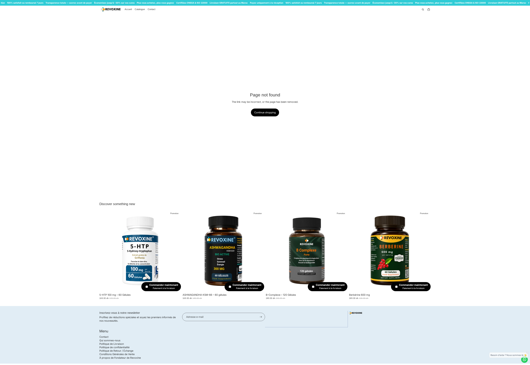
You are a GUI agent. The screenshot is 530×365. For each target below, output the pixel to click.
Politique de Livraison (111, 343)
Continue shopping (265, 112)
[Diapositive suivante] (426, 251)
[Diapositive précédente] (353, 251)
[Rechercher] (423, 9)
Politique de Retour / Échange (116, 350)
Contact (103, 336)
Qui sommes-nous (109, 340)
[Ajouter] (176, 287)
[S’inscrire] (261, 317)
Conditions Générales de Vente (117, 354)
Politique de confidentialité (114, 347)
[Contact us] (524, 359)
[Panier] (429, 9)
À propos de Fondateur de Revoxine (120, 357)
